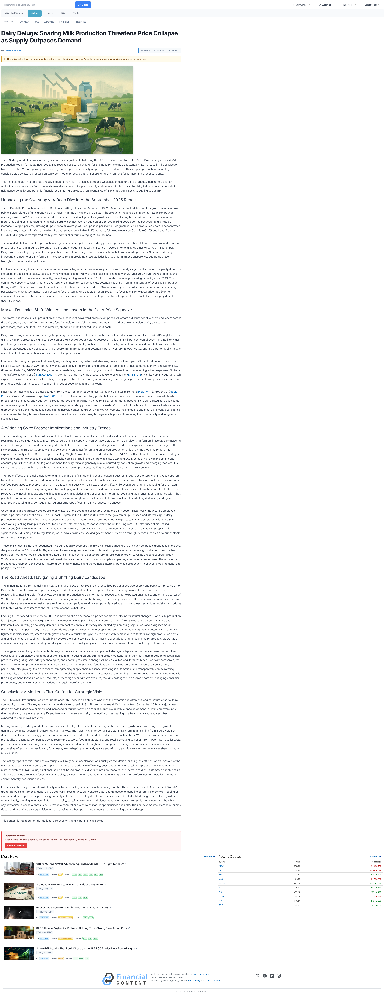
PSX (89, 938)
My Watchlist (324, 4)
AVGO (75, 874)
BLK (80, 874)
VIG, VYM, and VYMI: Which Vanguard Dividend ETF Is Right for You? (81, 864)
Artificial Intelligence (65, 938)
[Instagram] (279, 979)
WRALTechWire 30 (14, 13)
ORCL (221, 900)
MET (84, 938)
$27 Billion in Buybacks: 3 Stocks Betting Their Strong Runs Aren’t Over (83, 928)
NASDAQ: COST (54, 396)
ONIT (75, 958)
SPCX (91, 918)
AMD (221, 874)
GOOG (222, 883)
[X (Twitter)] (258, 979)
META (221, 887)
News (36, 21)
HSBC (85, 874)
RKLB (85, 918)
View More (209, 856)
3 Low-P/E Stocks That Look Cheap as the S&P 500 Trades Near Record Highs (87, 948)
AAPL (221, 870)
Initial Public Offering (65, 918)
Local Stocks (370, 4)
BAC (221, 879)
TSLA (221, 905)
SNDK (95, 938)
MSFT (221, 892)
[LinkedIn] (272, 979)
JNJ (91, 874)
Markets (35, 13)
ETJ (80, 897)
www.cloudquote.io (201, 974)
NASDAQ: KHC (44, 374)
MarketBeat (44, 874)
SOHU (81, 958)
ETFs (63, 13)
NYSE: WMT (144, 391)
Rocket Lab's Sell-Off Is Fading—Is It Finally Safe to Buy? (73, 907)
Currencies (49, 21)
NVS (101, 874)
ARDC (75, 897)
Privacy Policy (194, 980)
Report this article (15, 845)
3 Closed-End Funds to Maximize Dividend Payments (71, 884)
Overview (24, 21)
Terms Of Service (212, 980)
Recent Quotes (299, 4)
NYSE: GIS (134, 374)
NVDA (221, 896)
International (65, 21)
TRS (87, 958)
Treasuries (81, 21)
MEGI (85, 897)
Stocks (49, 13)
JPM (96, 874)
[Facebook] (265, 979)
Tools (76, 13)
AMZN (221, 866)
